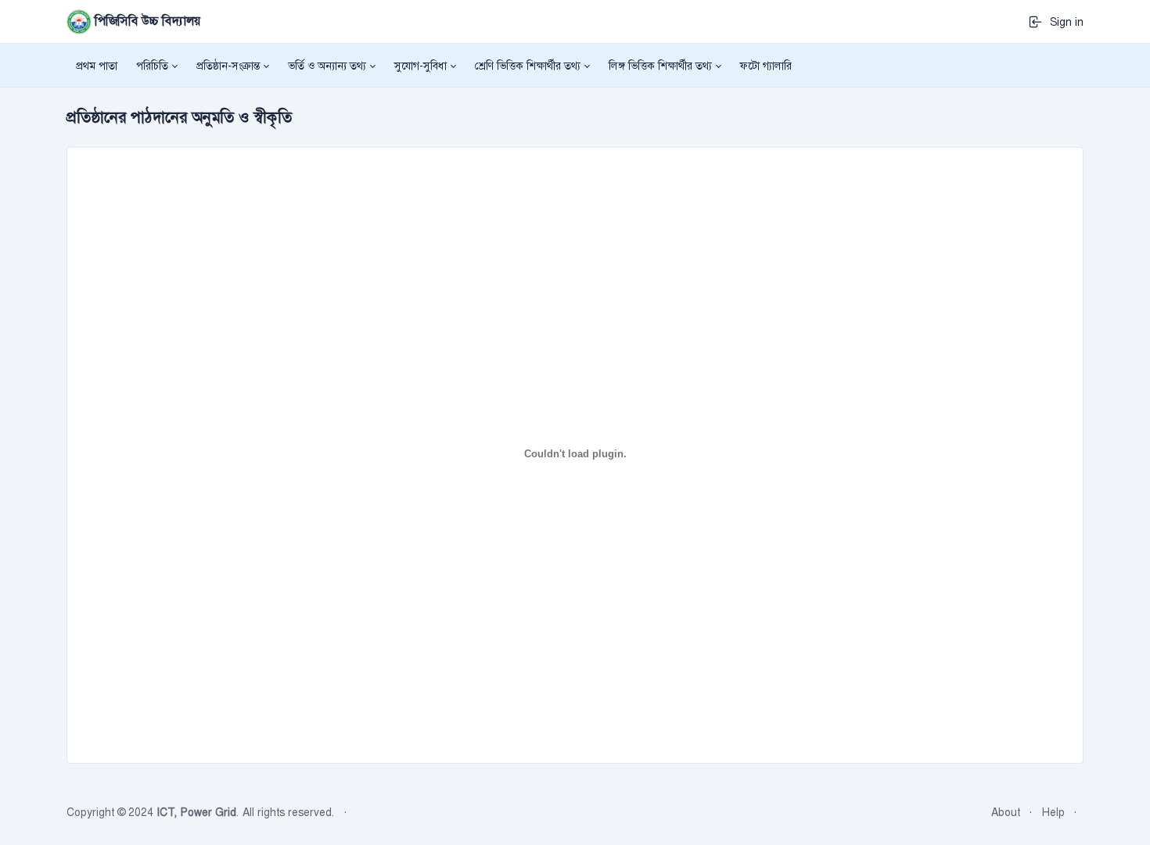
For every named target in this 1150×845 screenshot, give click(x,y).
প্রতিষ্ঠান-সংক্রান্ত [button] (228, 66)
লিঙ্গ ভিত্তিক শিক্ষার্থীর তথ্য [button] (660, 66)
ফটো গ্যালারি (766, 66)
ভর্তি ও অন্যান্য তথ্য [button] (327, 66)
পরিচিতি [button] (152, 66)
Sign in (1064, 22)
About (1005, 812)
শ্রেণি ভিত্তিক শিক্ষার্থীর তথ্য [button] (527, 66)
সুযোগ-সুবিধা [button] (420, 66)
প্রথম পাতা (96, 66)
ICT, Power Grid (196, 812)
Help (1053, 812)
